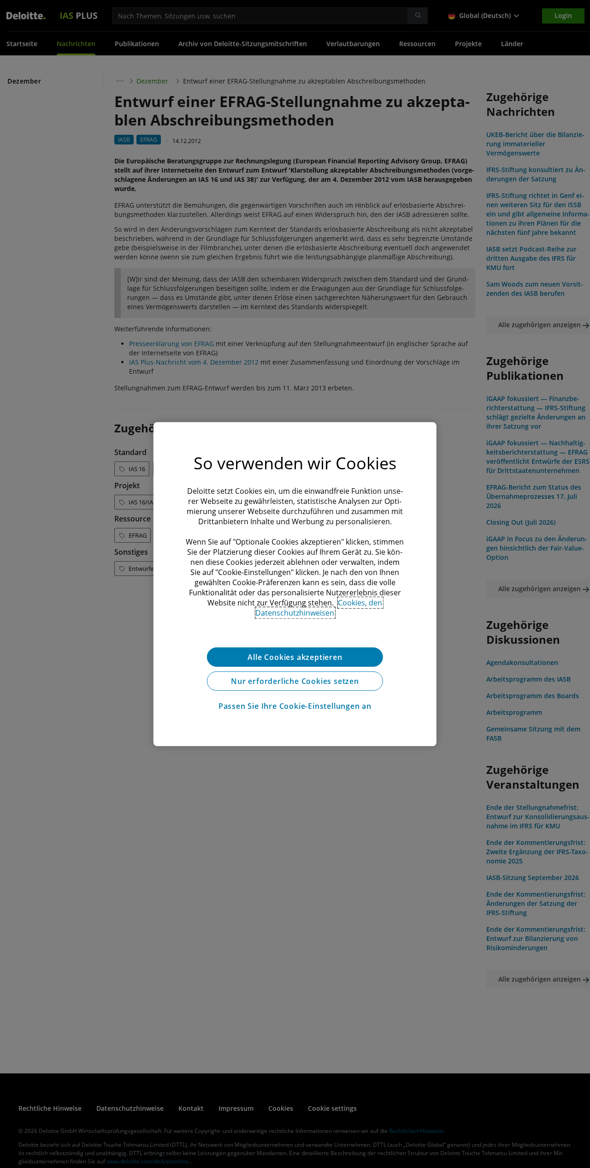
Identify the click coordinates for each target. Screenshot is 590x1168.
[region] (295, 584)
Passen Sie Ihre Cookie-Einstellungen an (295, 706)
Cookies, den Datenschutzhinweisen (318, 607)
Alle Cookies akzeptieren (295, 657)
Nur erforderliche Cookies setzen (295, 681)
